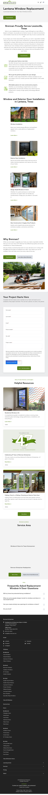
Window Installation (16, 124)
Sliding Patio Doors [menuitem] (7, 747)
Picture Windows (7, 687)
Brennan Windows (7, 667)
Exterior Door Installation (18, 158)
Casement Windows (8, 684)
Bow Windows (6, 693)
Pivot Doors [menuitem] (6, 752)
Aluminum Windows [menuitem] (8, 658)
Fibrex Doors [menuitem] (6, 721)
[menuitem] (9, 758)
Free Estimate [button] (9, 17)
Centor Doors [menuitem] (6, 734)
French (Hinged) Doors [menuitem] (8, 750)
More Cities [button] (15, 574)
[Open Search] (38, 2)
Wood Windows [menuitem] (7, 656)
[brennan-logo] (15, 2)
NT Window (6, 671)
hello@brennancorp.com (10, 633)
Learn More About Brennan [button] (24, 257)
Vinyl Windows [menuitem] (6, 654)
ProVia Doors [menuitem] (6, 732)
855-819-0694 (8, 631)
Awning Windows (7, 691)
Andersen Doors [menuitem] (7, 730)
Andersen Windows (7, 669)
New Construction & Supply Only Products (23, 223)
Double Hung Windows (8, 682)
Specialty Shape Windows (9, 695)
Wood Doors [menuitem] (6, 715)
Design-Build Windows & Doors (20, 189)
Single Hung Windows (8, 680)
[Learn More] (24, 114)
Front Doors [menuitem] (6, 754)
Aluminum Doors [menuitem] (7, 719)
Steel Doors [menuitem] (6, 724)
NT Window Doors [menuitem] (7, 737)
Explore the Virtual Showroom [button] (30, 574)
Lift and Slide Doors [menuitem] (7, 743)
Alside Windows (7, 674)
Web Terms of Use (27, 790)
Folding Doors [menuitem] (6, 745)
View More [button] (24, 514)
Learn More (14, 135)
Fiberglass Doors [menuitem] (7, 713)
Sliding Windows (7, 689)
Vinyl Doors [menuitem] (6, 717)
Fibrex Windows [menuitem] (7, 661)
